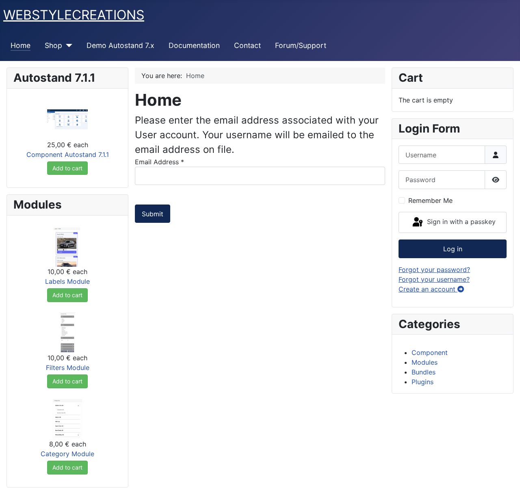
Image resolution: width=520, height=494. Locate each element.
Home (20, 45)
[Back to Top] (506, 478)
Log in (452, 249)
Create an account (428, 289)
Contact (247, 45)
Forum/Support (300, 45)
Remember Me (430, 200)
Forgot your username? (434, 279)
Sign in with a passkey (460, 222)
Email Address (159, 162)
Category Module (67, 454)
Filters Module (67, 367)
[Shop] (67, 45)
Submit (152, 214)
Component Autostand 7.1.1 (67, 154)
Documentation (194, 45)
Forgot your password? (434, 269)
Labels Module (67, 281)
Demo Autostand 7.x (120, 45)
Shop (53, 45)
